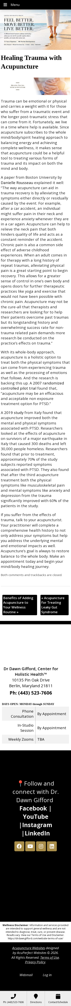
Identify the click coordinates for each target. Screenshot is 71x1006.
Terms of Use (49, 957)
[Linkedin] (52, 846)
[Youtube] (30, 846)
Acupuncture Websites (28, 948)
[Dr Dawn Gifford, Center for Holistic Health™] (35, 30)
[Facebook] (19, 846)
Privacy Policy (35, 962)
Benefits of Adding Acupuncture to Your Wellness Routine (18, 605)
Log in (47, 975)
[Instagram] (41, 846)
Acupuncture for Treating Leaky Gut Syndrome (52, 605)
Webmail (26, 975)
